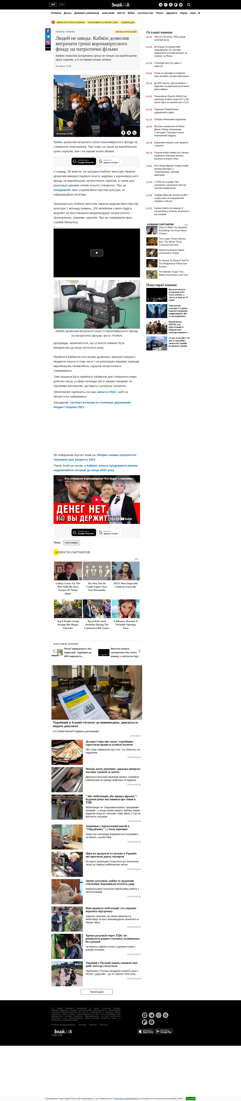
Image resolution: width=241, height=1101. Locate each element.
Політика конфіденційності (63, 1025)
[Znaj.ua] (120, 4)
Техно (159, 13)
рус (61, 4)
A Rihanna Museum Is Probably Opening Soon (126, 624)
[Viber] (166, 5)
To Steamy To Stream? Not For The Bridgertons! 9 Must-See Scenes (174, 263)
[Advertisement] (97, 431)
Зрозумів (191, 1099)
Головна (56, 13)
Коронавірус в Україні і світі (103, 22)
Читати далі (97, 991)
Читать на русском (126, 32)
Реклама (82, 1025)
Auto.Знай (108, 13)
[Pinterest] (181, 5)
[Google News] (165, 1015)
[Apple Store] (146, 1031)
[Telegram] (160, 5)
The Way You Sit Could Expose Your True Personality (96, 587)
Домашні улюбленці (86, 13)
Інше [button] (193, 13)
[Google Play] (164, 1031)
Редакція (93, 1025)
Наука (183, 13)
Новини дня (127, 22)
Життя (121, 13)
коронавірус (71, 542)
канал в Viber (106, 391)
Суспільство (145, 13)
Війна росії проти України (71, 22)
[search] (189, 5)
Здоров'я (171, 13)
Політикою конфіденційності (126, 1098)
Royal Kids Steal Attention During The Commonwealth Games (96, 624)
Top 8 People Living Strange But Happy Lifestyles (68, 624)
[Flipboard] (176, 5)
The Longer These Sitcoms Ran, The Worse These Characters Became (172, 242)
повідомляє (62, 189)
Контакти (104, 1025)
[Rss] (171, 5)
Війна (131, 13)
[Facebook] (48, 31)
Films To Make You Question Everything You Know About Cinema (173, 230)
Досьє (68, 13)
